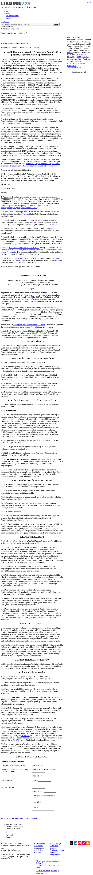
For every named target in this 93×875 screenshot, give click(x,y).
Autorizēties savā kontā (10, 29)
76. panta (35, 258)
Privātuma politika (57, 850)
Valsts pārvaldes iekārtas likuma (25, 325)
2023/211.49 (71, 66)
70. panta (35, 248)
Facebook (9, 835)
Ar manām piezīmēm (14, 824)
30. (28, 161)
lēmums (70, 53)
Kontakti (37, 852)
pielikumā (26, 214)
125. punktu (48, 166)
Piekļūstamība (55, 854)
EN (91, 2)
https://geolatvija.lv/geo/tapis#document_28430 (19, 208)
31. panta (34, 327)
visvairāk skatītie (12, 16)
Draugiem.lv (10, 837)
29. (24, 161)
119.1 (24, 166)
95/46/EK (16, 740)
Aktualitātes (38, 846)
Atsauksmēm (39, 848)
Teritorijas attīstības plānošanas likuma (15, 327)
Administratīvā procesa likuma (20, 248)
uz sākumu (5, 22)
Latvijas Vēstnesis (52, 225)
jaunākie (9, 18)
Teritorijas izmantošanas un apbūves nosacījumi (19, 818)
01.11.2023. (76, 57)
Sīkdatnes (53, 852)
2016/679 (25, 736)
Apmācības (38, 850)
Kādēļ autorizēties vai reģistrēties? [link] (14, 33)
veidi (8, 11)
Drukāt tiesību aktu (13, 829)
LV (88, 2)
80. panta (41, 325)
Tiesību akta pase (73, 37)
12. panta (10, 161)
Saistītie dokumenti (74, 68)
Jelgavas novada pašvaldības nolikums (32, 299)
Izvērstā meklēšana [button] (8, 27)
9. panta (10, 252)
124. (39, 166)
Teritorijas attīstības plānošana (78, 58)
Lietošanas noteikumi (54, 847)
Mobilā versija (55, 844)
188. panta (56, 258)
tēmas (8, 14)
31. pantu (33, 161)
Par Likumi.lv (39, 844)
